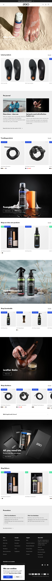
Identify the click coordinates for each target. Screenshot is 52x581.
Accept (8, 576)
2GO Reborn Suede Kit (6, 251)
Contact (28, 554)
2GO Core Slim (4, 83)
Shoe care (5, 543)
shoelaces (30, 519)
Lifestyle (5, 554)
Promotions (40, 554)
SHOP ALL (5, 540)
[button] (3, 4)
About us (40, 547)
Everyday (17, 543)
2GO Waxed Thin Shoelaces (38, 405)
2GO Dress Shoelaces (5, 166)
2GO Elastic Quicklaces (30, 166)
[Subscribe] (23, 564)
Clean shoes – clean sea (10, 114)
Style (16, 548)
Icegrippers (17, 551)
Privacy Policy (29, 548)
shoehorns (7, 519)
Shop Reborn (8, 456)
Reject (17, 576)
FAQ (27, 540)
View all (49, 138)
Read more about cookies (15, 573)
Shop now (7, 43)
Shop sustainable (19, 296)
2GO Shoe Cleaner (36, 328)
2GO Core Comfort (29, 83)
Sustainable (17, 540)
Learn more (7, 210)
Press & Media (41, 549)
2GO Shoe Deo (28, 251)
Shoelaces (5, 548)
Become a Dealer (41, 552)
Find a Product (29, 551)
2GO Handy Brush (20, 328)
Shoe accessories (7, 551)
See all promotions (7, 528)
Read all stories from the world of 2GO (12, 128)
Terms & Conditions (30, 543)
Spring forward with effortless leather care (36, 115)
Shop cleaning (18, 210)
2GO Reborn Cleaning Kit (30, 496)
